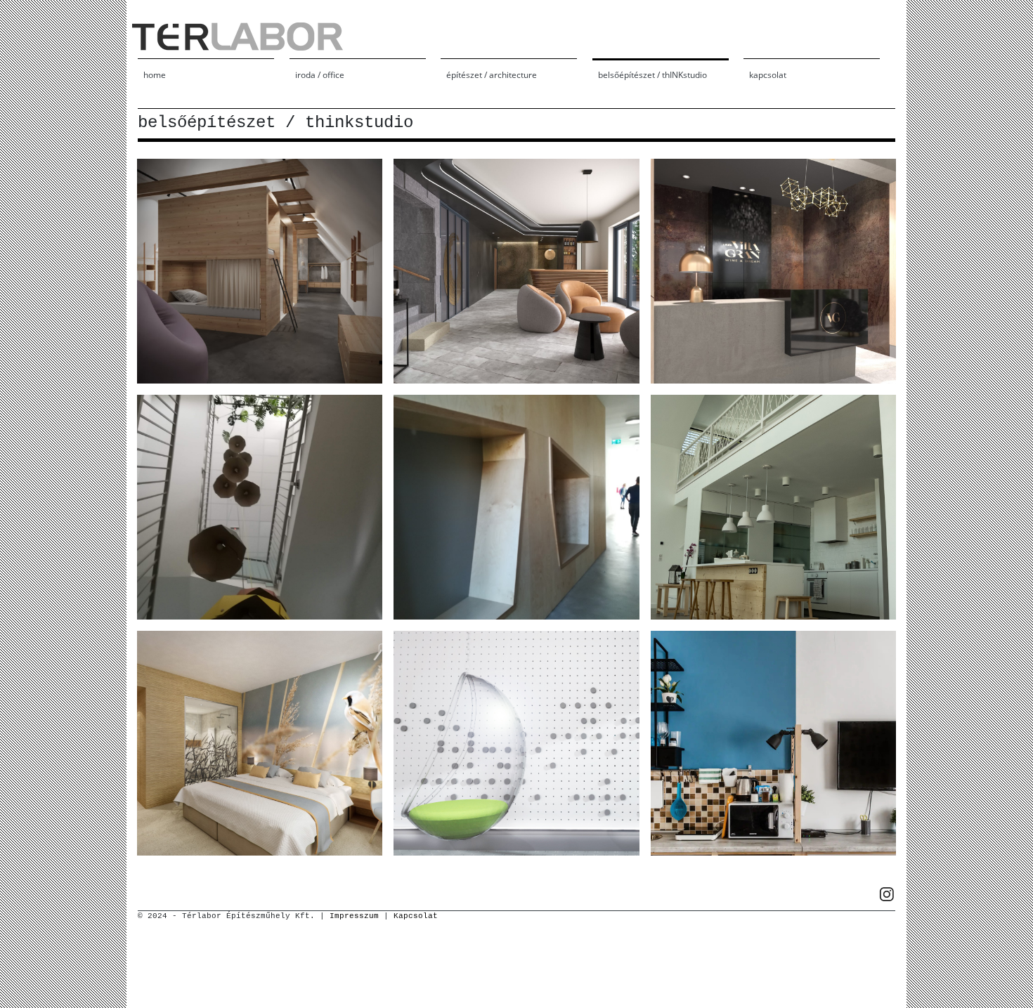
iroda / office (319, 75)
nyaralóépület (773, 506)
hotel (516, 270)
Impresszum (354, 916)
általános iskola (260, 506)
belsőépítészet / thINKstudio (652, 75)
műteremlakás (260, 270)
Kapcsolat (416, 916)
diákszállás (773, 742)
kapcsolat (767, 75)
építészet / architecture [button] (491, 75)
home (154, 75)
